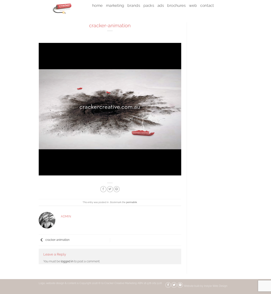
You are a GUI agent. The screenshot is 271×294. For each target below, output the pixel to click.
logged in (67, 261)
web (193, 5)
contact (207, 5)
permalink (131, 202)
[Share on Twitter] (110, 189)
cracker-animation (57, 240)
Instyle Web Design (216, 285)
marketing (115, 5)
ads (160, 5)
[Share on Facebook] (103, 189)
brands (133, 5)
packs (148, 5)
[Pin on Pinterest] (117, 189)
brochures (176, 5)
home (97, 5)
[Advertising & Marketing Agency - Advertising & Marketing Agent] (63, 8)
